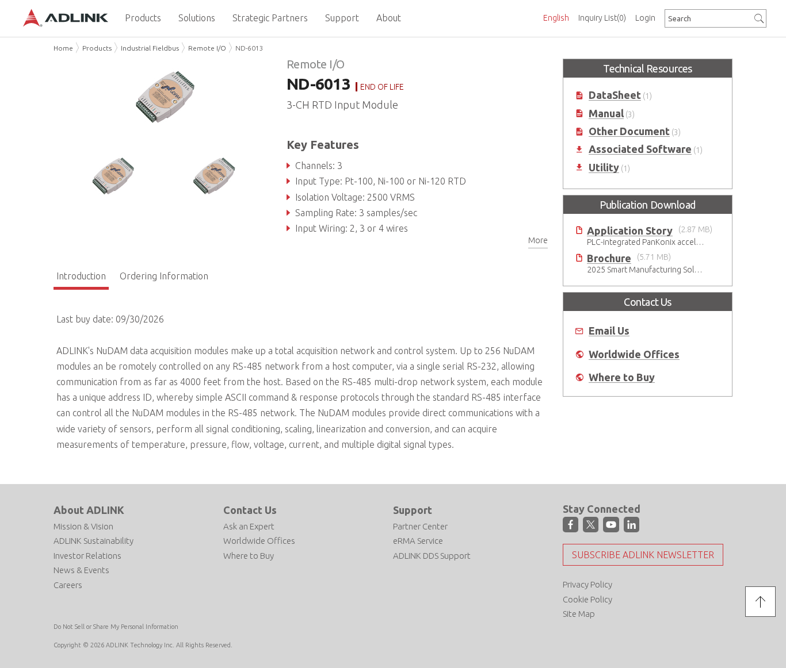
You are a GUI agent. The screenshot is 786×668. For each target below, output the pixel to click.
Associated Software (640, 149)
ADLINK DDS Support (432, 555)
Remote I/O (207, 48)
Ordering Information (164, 276)
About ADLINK (89, 510)
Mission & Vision (83, 526)
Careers (68, 585)
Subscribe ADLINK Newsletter (643, 555)
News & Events (81, 570)
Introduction (81, 276)
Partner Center (420, 526)
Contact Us (250, 510)
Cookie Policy (587, 599)
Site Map (579, 614)
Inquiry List (602, 17)
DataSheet (615, 95)
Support (412, 510)
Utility (604, 167)
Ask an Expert (248, 526)
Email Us (609, 330)
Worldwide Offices (634, 354)
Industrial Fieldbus (150, 48)
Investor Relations (87, 555)
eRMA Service (418, 541)
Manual (606, 113)
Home (63, 48)
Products (97, 48)
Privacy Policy (587, 584)
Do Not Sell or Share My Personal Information (116, 626)
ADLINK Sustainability (93, 541)
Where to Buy (622, 377)
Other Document (629, 131)
